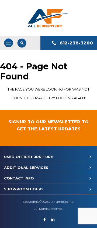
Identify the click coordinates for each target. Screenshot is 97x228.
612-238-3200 (76, 43)
